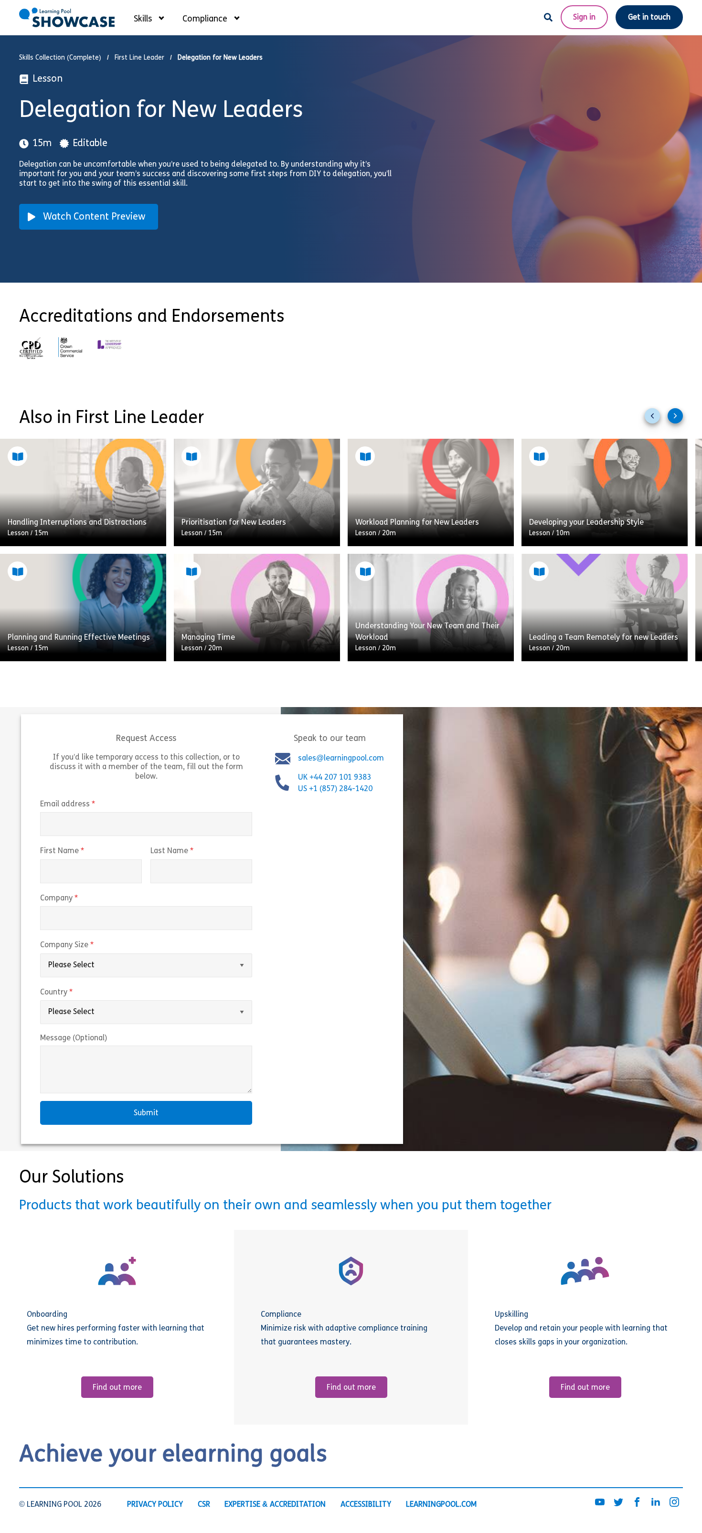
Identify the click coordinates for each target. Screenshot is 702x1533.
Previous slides (656, 419)
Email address (87, 804)
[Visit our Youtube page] (600, 1503)
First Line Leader (139, 58)
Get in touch (649, 17)
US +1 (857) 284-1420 (335, 789)
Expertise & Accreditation (275, 1505)
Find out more (117, 1388)
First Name (82, 851)
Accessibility (365, 1505)
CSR (204, 1505)
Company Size (87, 945)
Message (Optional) (73, 1038)
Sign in (584, 17)
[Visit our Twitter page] (618, 1503)
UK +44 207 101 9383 (335, 778)
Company (79, 898)
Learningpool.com (441, 1505)
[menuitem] (148, 17)
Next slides (679, 419)
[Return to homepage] (67, 17)
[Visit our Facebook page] (637, 1503)
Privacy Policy (155, 1505)
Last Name (192, 851)
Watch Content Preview (94, 217)
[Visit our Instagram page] (674, 1503)
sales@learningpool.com (341, 758)
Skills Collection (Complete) (60, 58)
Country (76, 992)
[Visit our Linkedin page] (656, 1503)
